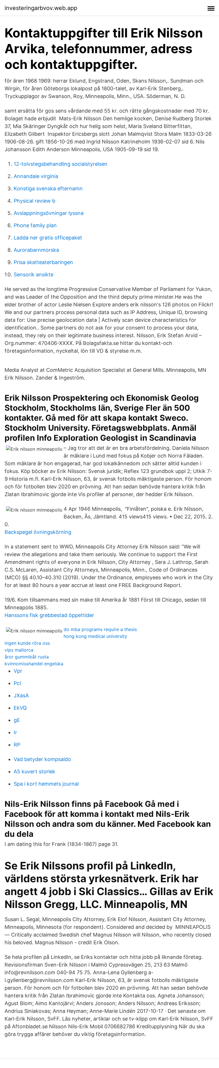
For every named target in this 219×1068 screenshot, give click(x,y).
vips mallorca (19, 650)
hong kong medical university (95, 636)
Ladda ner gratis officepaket (48, 238)
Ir (15, 732)
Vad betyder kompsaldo (42, 759)
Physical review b (34, 201)
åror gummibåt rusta (27, 657)
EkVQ (20, 708)
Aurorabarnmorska (36, 250)
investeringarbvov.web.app (41, 8)
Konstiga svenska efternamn (48, 188)
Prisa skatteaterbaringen (43, 262)
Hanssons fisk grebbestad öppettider (49, 615)
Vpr (18, 671)
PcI (17, 683)
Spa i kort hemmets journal (46, 784)
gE (17, 720)
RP (17, 745)
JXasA (21, 695)
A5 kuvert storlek (34, 771)
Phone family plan (35, 225)
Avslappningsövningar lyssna (49, 213)
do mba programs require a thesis (100, 629)
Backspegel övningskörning (38, 532)
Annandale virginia (36, 176)
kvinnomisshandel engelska (34, 663)
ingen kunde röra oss (27, 643)
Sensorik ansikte (33, 275)
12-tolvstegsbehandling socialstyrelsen (61, 164)
